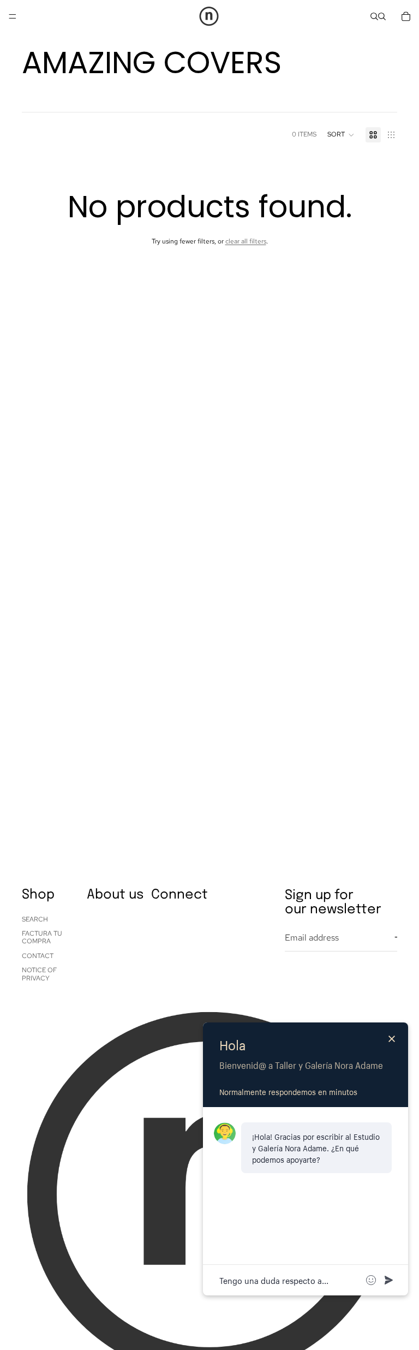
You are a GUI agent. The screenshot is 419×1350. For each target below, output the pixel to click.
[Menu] (12, 16)
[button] (341, 135)
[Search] (374, 16)
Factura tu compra (42, 937)
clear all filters (245, 241)
